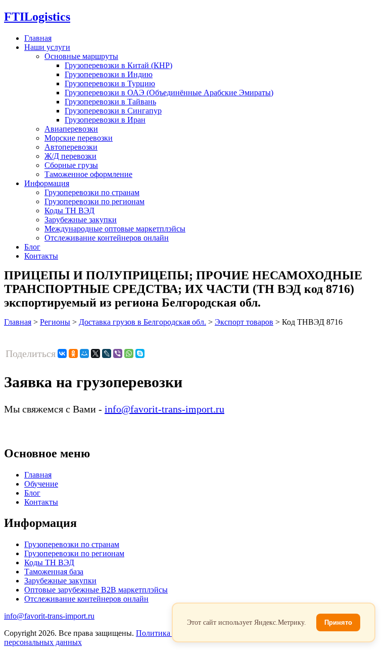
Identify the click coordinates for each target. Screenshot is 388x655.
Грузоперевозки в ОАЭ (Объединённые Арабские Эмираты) (169, 92)
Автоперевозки (71, 147)
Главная (38, 38)
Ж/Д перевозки (70, 156)
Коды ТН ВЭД (69, 210)
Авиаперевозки (71, 129)
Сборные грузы (71, 165)
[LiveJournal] (106, 353)
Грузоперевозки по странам (91, 192)
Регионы (55, 322)
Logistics (37, 16)
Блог (32, 247)
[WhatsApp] (128, 353)
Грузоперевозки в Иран (105, 119)
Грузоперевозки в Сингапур (113, 110)
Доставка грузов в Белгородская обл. (142, 322)
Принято (338, 622)
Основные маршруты (81, 56)
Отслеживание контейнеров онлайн (106, 237)
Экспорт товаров (244, 322)
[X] (95, 353)
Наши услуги (47, 47)
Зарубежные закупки (80, 219)
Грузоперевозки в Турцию (110, 83)
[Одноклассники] (73, 353)
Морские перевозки (78, 138)
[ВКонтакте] (62, 353)
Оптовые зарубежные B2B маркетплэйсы (96, 589)
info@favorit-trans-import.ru (164, 408)
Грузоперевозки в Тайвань (110, 101)
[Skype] (139, 353)
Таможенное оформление (88, 174)
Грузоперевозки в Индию (109, 74)
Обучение (41, 484)
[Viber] (117, 353)
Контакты (41, 256)
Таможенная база (53, 571)
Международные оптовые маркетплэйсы (114, 228)
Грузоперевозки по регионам (94, 201)
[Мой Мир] (84, 353)
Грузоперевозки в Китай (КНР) (118, 65)
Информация (46, 183)
